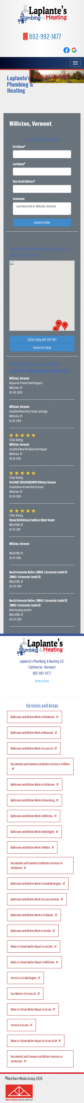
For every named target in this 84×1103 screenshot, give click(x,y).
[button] (56, 330)
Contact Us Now (42, 222)
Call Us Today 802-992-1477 (42, 339)
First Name (19, 147)
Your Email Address (24, 181)
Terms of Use (42, 681)
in (34, 717)
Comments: (19, 199)
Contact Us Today (42, 347)
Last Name (19, 164)
